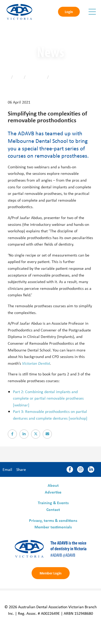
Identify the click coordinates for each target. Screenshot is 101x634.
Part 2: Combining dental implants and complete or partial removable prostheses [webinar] (48, 398)
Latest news (36, 77)
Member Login (51, 573)
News (18, 77)
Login (69, 11)
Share (21, 469)
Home (5, 77)
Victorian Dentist (36, 363)
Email (7, 469)
